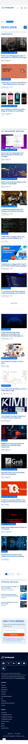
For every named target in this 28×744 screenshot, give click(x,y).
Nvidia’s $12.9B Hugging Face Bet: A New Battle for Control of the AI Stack (14, 56)
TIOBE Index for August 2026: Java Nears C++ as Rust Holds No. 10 (13, 237)
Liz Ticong (4, 241)
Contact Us (4, 687)
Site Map (3, 694)
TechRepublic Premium (6, 719)
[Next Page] (22, 574)
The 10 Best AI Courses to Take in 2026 (12, 362)
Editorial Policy (4, 728)
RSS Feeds (3, 692)
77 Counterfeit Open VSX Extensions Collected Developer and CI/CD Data (13, 292)
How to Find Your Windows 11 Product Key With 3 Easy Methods (9, 595)
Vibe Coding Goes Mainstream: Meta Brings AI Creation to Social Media (13, 110)
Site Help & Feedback (6, 696)
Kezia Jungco (5, 504)
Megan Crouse (5, 366)
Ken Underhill (5, 559)
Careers (3, 705)
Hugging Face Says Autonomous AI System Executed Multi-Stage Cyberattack (12, 445)
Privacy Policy (18, 640)
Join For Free (14, 634)
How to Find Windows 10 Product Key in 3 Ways (9, 603)
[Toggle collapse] (4, 739)
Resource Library (5, 721)
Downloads (4, 712)
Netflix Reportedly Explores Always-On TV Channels (14, 528)
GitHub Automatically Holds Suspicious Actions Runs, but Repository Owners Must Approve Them (12, 334)
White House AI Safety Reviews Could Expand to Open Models (13, 183)
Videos (3, 726)
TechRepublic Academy (6, 717)
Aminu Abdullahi (6, 60)
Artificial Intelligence (7, 589)
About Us (3, 685)
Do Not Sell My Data (20, 678)
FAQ (2, 698)
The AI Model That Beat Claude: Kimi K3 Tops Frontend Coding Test (13, 417)
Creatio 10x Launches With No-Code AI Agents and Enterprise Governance (13, 501)
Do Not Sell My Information (7, 703)
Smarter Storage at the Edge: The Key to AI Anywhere (10, 587)
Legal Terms (10, 733)
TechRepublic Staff (7, 87)
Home (2, 21)
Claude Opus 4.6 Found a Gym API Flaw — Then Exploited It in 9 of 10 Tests (14, 83)
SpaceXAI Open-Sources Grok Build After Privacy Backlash (12, 473)
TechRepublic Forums (6, 714)
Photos (3, 723)
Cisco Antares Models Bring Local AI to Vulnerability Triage (14, 389)
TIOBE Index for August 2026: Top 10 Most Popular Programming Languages (14, 265)
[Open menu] (25, 8)
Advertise (3, 701)
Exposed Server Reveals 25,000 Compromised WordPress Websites (12, 555)
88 (18, 574)
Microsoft (3, 597)
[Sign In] (17, 8)
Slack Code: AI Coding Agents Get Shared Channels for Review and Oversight (12, 154)
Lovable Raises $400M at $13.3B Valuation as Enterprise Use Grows (12, 210)
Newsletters (4, 689)
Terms (11, 640)
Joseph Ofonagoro (6, 113)
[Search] (21, 8)
